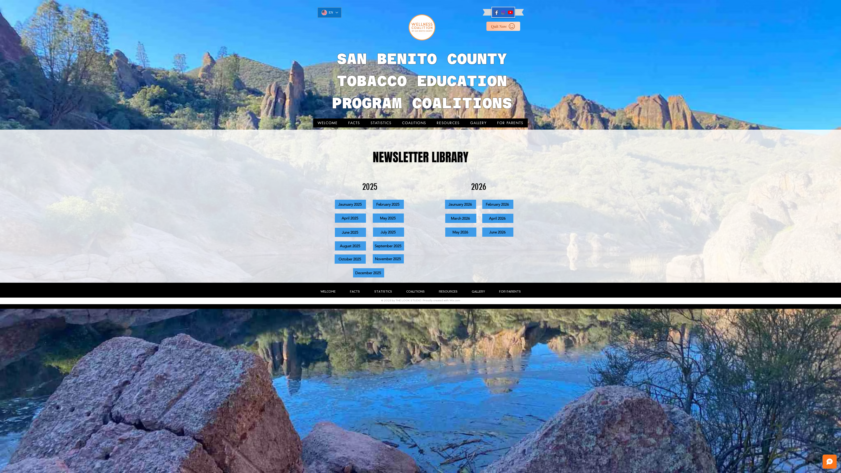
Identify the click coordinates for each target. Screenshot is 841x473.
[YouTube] (510, 12)
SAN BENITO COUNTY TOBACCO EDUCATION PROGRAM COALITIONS (422, 81)
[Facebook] (495, 12)
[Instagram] (503, 12)
